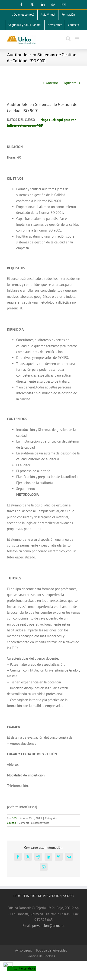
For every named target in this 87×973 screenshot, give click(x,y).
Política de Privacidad (51, 950)
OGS (14, 818)
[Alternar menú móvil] (77, 38)
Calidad (11, 822)
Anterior (52, 83)
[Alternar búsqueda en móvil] (68, 38)
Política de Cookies (41, 956)
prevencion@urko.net (48, 925)
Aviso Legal (23, 950)
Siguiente (69, 83)
